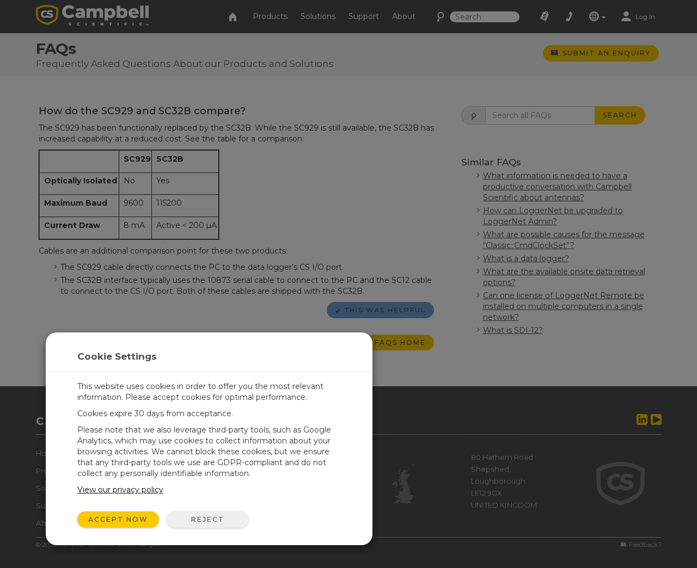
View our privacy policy (120, 490)
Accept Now (118, 519)
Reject (207, 519)
